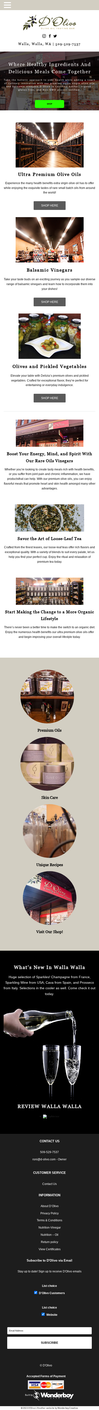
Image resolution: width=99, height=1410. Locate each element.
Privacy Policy (49, 1213)
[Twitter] (55, 35)
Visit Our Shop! (49, 931)
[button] (8, 5)
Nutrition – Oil (49, 1234)
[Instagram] (44, 35)
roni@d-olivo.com (44, 1159)
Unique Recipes (49, 864)
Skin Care (49, 797)
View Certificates (50, 1249)
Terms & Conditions (49, 1220)
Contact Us (49, 1184)
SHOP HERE (49, 205)
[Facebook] (50, 35)
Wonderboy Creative (67, 1408)
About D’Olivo (50, 1206)
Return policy (49, 1242)
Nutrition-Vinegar (49, 1227)
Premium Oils (49, 730)
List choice (49, 1286)
